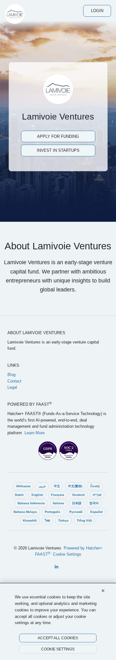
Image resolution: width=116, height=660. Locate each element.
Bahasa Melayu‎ (25, 512)
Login (97, 10)
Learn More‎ (34, 433)
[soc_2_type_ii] (68, 450)
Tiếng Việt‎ (84, 520)
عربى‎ (42, 486)
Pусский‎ (75, 512)
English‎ (37, 494)
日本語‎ (76, 503)
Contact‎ (14, 381)
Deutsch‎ (78, 494)
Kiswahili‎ (30, 520)
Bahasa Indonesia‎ (31, 503)
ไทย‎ (47, 520)
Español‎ (96, 512)
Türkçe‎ (63, 520)
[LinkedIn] (56, 567)
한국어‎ (94, 503)
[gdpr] (47, 450)
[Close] (103, 591)
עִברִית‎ (97, 494)
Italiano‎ (58, 503)
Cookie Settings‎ (67, 554)
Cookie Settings (58, 649)
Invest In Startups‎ (58, 150)
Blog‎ (11, 374)
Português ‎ (53, 512)
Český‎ (95, 486)
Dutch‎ (19, 494)
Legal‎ (12, 387)
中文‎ (57, 486)
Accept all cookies (58, 638)
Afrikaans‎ (23, 486)
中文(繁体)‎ (75, 486)
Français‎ (57, 494)
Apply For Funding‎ (58, 136)
